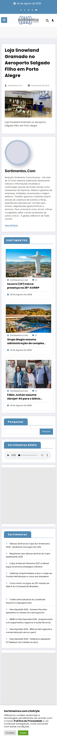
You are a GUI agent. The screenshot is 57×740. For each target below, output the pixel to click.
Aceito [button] (23, 732)
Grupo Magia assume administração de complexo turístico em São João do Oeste (26, 341)
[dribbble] (28, 10)
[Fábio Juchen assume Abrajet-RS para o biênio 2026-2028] (28, 374)
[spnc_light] (53, 21)
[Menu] (4, 20)
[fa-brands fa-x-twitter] (24, 10)
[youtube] (36, 10)
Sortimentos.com (15, 85)
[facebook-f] (20, 10)
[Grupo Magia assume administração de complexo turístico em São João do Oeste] (28, 318)
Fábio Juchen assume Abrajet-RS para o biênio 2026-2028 (24, 397)
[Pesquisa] (47, 20)
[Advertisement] (28, 495)
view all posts (11, 225)
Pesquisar (16, 421)
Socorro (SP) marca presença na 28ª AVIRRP (23, 286)
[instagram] (32, 10)
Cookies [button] (10, 732)
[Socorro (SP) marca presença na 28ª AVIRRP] (28, 263)
